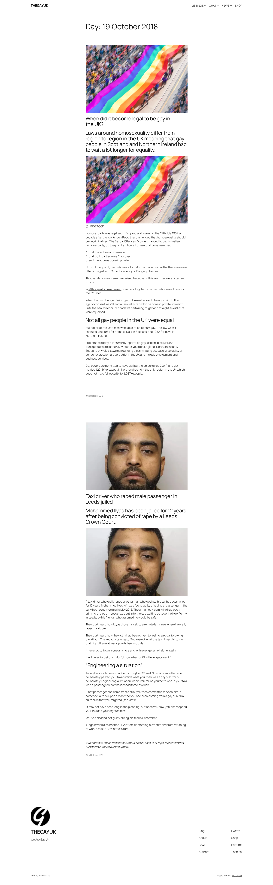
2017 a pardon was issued (104, 289)
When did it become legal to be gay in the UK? (128, 121)
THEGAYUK (39, 5)
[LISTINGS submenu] (205, 5)
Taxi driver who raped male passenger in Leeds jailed (131, 499)
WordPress (237, 875)
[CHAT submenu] (218, 5)
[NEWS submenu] (231, 5)
